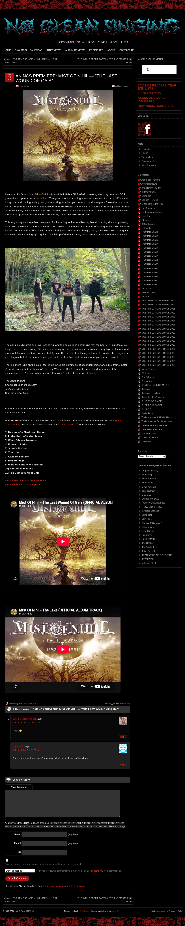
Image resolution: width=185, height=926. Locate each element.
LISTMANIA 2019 (149, 260)
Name (17, 834)
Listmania (146, 228)
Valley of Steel (149, 563)
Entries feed (148, 157)
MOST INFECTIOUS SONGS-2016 (158, 329)
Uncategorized (148, 433)
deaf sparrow (148, 491)
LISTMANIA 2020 (149, 264)
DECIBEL (146, 495)
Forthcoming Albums (151, 212)
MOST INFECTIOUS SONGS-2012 (158, 313)
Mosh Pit (145, 296)
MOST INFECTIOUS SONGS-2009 (158, 300)
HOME (7, 50)
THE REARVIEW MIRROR (154, 425)
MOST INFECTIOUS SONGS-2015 (158, 324)
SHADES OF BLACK (151, 401)
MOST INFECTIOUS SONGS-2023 (158, 357)
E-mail (17, 843)
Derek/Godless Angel (24, 718)
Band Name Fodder (151, 188)
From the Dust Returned (153, 503)
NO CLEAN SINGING (24, 911)
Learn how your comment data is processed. (65, 886)
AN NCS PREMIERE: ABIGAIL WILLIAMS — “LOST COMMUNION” (30, 61)
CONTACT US (126, 50)
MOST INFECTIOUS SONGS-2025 (158, 365)
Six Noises (147, 535)
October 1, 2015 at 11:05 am (26, 750)
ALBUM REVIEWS (75, 50)
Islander (22, 703)
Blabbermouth (149, 478)
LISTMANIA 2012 (149, 232)
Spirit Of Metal (149, 539)
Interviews (146, 220)
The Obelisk (148, 543)
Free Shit (145, 216)
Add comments (121, 86)
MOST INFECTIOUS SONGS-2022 (158, 353)
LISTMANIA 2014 (149, 240)
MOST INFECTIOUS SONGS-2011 (158, 309)
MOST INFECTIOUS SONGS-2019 (158, 341)
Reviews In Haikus (150, 393)
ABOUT (111, 50)
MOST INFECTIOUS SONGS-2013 (158, 316)
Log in (145, 153)
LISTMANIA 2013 (149, 236)
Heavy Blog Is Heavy (152, 507)
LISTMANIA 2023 (149, 276)
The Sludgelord (149, 547)
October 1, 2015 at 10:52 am (26, 722)
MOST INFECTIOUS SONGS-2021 (158, 349)
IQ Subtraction (148, 224)
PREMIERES (96, 50)
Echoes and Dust (150, 499)
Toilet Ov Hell (148, 551)
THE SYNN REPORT (151, 429)
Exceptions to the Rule (152, 204)
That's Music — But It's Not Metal (157, 421)
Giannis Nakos (65, 424)
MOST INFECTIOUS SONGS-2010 (158, 304)
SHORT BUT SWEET (151, 405)
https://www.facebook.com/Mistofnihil (26, 480)
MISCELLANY (148, 292)
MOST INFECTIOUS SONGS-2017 (158, 333)
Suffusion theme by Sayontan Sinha (166, 911)
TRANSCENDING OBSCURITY (157, 555)
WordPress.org (149, 165)
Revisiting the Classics (152, 397)
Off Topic (145, 373)
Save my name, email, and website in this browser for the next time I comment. (43, 864)
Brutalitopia (147, 482)
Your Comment (19, 787)
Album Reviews (149, 184)
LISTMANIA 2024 (149, 280)
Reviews (145, 389)
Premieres (24, 86)
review (43, 198)
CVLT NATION (149, 487)
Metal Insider (148, 527)
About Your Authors (150, 180)
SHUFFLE (146, 409)
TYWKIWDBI (148, 559)
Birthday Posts (148, 192)
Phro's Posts (147, 377)
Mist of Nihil (125, 703)
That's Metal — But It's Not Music (157, 417)
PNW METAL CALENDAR (28, 50)
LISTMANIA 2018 (149, 256)
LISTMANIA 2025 (149, 284)
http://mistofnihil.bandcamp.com (23, 484)
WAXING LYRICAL (150, 437)
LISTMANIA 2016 (149, 248)
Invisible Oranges (150, 511)
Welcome (146, 441)
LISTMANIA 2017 (149, 252)
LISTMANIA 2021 (149, 268)
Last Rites (147, 519)
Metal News (147, 288)
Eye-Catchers (148, 208)
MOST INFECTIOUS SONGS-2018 (158, 337)
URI (19, 852)
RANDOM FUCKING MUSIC (155, 385)
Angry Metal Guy (150, 470)
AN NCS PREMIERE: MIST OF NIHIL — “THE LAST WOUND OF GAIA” (66, 78)
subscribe (96, 871)
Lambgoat (147, 515)
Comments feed (149, 161)
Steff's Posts (147, 413)
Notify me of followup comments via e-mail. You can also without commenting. (78, 871)
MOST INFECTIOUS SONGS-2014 (158, 320)
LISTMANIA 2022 (149, 272)
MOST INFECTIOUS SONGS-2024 (158, 361)
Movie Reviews (148, 369)
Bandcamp (147, 474)
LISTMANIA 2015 (149, 244)
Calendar (146, 196)
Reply (123, 737)
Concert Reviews (149, 200)
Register (146, 149)
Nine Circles (148, 531)
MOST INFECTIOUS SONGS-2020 (158, 345)
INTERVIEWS (53, 50)
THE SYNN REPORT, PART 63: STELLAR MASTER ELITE (105, 61)
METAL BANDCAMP (152, 523)
